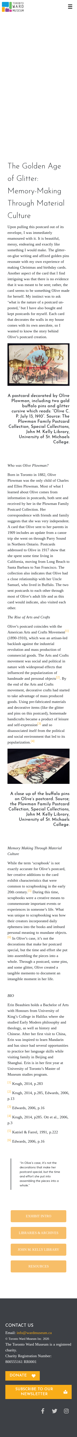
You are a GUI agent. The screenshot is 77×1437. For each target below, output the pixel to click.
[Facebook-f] (42, 1410)
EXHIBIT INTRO (38, 1216)
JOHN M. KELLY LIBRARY (38, 1249)
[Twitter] (54, 1410)
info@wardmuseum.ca (34, 1333)
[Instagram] (66, 1410)
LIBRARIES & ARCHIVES (38, 1233)
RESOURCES (38, 1266)
